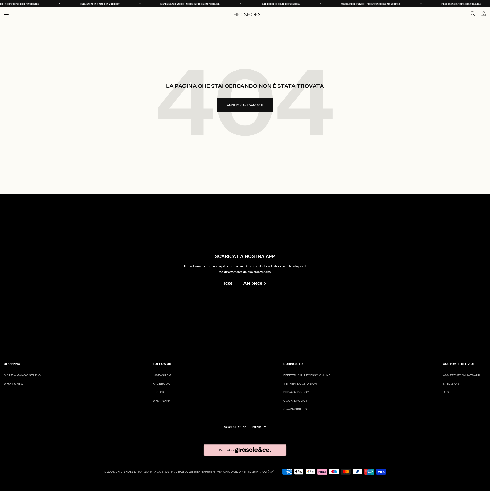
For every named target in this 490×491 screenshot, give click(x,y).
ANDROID (254, 283)
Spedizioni (451, 383)
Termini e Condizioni (300, 383)
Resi (446, 392)
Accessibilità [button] (295, 409)
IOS (228, 283)
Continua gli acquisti (245, 105)
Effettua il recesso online (306, 375)
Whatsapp (161, 400)
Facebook (161, 383)
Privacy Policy (296, 392)
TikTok (159, 392)
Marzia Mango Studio (22, 375)
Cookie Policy (295, 400)
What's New (13, 383)
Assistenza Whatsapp (461, 375)
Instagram (162, 375)
